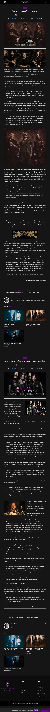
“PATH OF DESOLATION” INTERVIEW (16, 617)
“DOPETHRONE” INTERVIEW (32, 617)
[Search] (45, 2)
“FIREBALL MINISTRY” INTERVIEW (33, 292)
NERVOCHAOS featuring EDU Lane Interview (14, 292)
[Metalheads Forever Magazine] (25, 2)
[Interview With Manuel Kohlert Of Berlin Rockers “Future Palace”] (14, 315)
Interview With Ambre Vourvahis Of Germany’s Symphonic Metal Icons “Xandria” (34, 324)
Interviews (25, 7)
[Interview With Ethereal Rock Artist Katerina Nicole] (14, 336)
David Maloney (14, 298)
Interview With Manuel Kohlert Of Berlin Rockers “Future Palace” (13, 323)
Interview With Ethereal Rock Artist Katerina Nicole (12, 344)
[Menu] (5, 2)
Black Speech (35, 703)
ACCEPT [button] (36, 710)
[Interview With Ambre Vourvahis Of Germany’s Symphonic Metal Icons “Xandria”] (36, 315)
